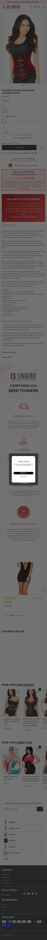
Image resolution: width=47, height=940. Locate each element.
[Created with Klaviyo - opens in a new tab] (23, 483)
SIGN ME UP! (23, 473)
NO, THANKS (23, 476)
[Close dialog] (34, 457)
